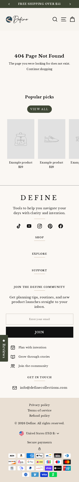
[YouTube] (29, 226)
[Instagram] (39, 226)
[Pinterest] (50, 226)
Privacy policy (39, 405)
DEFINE (39, 198)
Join (39, 332)
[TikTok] (18, 226)
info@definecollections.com (43, 388)
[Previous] (9, 4)
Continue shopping (39, 69)
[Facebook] (60, 226)
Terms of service (40, 410)
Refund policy (39, 415)
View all (39, 109)
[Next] (69, 4)
